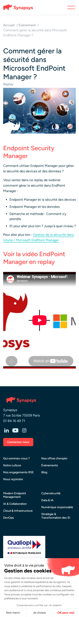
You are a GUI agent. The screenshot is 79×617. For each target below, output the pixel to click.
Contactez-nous (18, 442)
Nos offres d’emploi (54, 458)
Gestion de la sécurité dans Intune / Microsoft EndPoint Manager (38, 237)
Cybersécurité (50, 493)
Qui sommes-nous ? (16, 458)
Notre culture (12, 465)
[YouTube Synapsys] (15, 430)
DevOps (8, 517)
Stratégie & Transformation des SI (55, 515)
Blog (44, 472)
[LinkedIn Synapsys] (6, 430)
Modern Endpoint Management (14, 495)
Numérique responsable (57, 507)
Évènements (49, 465)
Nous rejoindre (13, 479)
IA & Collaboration (15, 504)
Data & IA (47, 500)
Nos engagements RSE (18, 472)
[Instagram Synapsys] (24, 430)
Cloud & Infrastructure (18, 511)
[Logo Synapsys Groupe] (16, 7)
